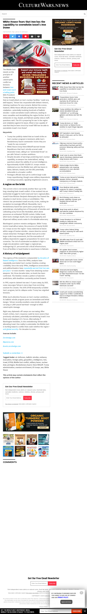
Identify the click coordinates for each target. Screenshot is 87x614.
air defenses (20, 357)
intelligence (37, 360)
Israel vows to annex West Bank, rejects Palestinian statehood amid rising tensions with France (71, 157)
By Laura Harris (71, 139)
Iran (44, 360)
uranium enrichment (23, 367)
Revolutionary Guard (24, 365)
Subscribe (77, 611)
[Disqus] (26, 491)
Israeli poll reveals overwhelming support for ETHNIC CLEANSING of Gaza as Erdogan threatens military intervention (71, 295)
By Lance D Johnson (72, 93)
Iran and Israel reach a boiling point (9, 89)
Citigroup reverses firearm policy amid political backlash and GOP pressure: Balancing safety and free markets (72, 146)
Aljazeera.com (8, 342)
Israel (5, 362)
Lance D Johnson (21, 32)
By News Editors (71, 256)
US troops (36, 367)
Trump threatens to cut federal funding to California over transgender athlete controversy (71, 221)
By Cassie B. (70, 193)
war (42, 367)
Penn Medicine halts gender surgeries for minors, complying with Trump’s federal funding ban (71, 189)
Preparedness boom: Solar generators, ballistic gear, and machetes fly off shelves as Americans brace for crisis (70, 100)
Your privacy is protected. (11, 404)
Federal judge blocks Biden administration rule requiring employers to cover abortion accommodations (69, 168)
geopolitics (28, 360)
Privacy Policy (43, 606)
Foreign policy (17, 360)
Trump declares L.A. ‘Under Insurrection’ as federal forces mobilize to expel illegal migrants (71, 125)
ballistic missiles (32, 357)
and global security (10, 329)
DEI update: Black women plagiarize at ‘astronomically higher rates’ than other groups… (72, 251)
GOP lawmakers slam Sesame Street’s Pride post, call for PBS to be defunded (71, 135)
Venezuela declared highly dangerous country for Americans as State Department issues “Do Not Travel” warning (72, 273)
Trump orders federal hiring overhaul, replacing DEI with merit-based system (71, 231)
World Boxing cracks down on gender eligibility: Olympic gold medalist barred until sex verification (70, 200)
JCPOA (10, 362)
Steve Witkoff (38, 365)
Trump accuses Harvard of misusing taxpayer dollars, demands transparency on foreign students (72, 179)
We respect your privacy (32, 593)
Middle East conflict (21, 362)
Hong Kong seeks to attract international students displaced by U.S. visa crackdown (72, 211)
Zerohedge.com (9, 338)
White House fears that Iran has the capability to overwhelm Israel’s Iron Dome (72, 89)
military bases (35, 362)
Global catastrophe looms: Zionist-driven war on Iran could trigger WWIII (71, 262)
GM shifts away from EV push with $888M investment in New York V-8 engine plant (71, 241)
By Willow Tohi (71, 151)
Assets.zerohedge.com (12, 346)
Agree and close (66, 602)
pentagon (11, 365)
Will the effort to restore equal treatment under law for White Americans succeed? (70, 284)
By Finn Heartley (71, 105)
